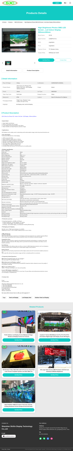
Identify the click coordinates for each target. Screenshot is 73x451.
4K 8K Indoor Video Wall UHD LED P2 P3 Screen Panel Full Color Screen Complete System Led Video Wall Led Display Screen (18, 370)
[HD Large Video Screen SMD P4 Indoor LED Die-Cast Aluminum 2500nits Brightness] (54, 357)
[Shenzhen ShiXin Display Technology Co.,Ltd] (9, 3)
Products (10, 22)
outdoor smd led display (42, 297)
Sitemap (8, 449)
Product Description (33, 70)
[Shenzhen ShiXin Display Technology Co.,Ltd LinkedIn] (51, 438)
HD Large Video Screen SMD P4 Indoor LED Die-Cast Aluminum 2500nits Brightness (54, 370)
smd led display (13, 297)
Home (5, 22)
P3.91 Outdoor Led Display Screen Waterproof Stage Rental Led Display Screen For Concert (18, 335)
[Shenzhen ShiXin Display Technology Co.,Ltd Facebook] (48, 438)
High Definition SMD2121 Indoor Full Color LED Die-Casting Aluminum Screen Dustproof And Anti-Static (18, 405)
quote (57, 3)
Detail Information (11, 70)
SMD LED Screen (18, 22)
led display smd (26, 297)
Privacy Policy (4, 449)
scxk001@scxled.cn (10, 436)
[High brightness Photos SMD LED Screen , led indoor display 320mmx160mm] (19, 42)
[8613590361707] (40, 438)
